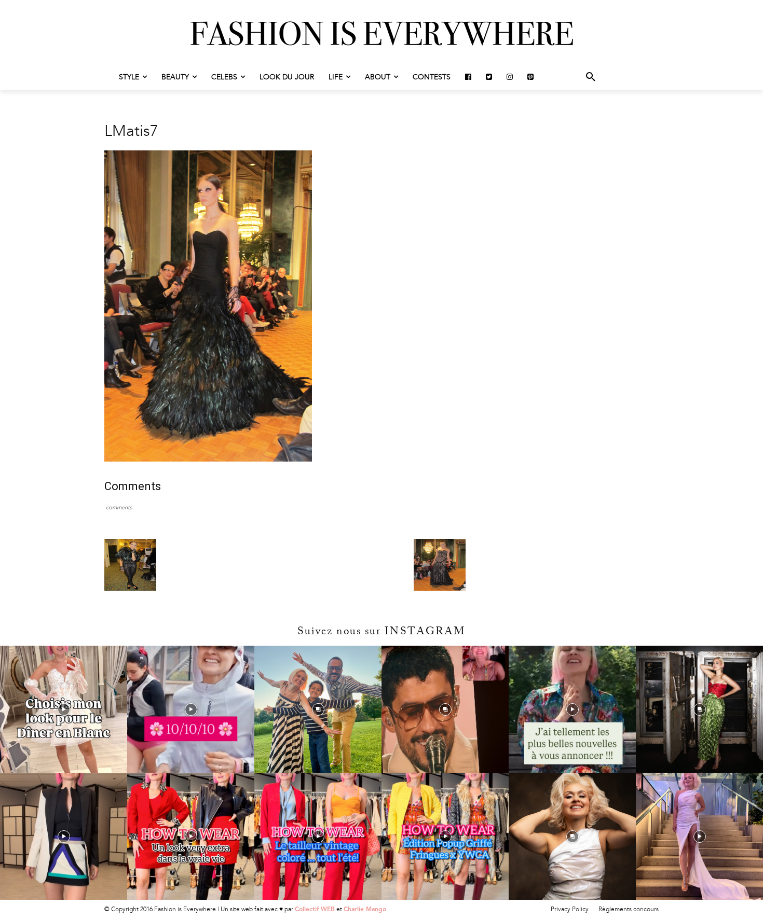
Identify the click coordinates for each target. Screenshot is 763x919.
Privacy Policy (570, 909)
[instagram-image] (63, 709)
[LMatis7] (208, 459)
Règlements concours (628, 909)
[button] (590, 77)
